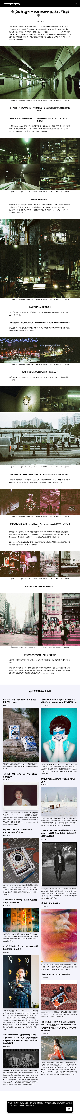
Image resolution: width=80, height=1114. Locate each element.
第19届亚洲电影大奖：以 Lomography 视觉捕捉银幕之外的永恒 (20, 947)
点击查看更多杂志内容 (40, 691)
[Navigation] (76, 3)
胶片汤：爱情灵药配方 (50, 903)
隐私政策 (55, 1103)
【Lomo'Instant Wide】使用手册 (55, 974)
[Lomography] (11, 4)
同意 (69, 1109)
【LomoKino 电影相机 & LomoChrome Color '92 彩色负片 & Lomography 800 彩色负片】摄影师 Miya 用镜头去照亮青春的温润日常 (59, 1026)
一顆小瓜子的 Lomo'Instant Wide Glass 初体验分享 (20, 775)
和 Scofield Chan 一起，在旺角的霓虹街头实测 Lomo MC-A (20, 901)
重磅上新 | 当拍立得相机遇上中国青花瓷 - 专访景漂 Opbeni (20, 700)
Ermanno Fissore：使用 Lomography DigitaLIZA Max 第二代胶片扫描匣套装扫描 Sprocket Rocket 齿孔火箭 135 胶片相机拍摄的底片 (20, 1039)
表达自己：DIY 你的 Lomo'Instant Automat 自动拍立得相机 (17, 831)
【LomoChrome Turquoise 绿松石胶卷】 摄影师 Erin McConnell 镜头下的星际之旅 (59, 700)
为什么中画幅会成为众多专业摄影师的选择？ (58, 780)
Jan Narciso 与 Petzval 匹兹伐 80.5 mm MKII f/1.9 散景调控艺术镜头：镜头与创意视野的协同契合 (59, 833)
